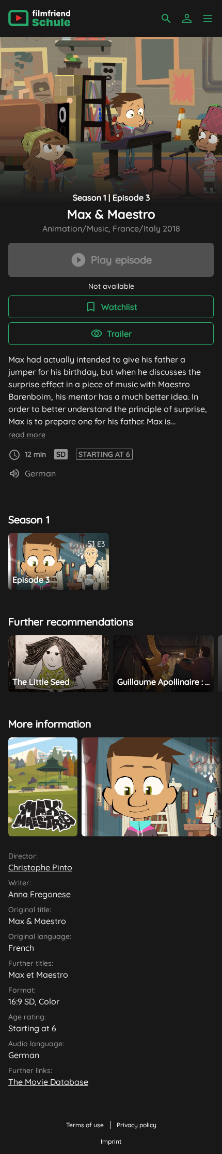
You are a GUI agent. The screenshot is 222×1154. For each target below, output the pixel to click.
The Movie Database (48, 1082)
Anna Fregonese (39, 894)
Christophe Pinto (40, 867)
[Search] (166, 18)
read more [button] (26, 434)
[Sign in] (187, 18)
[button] (207, 18)
